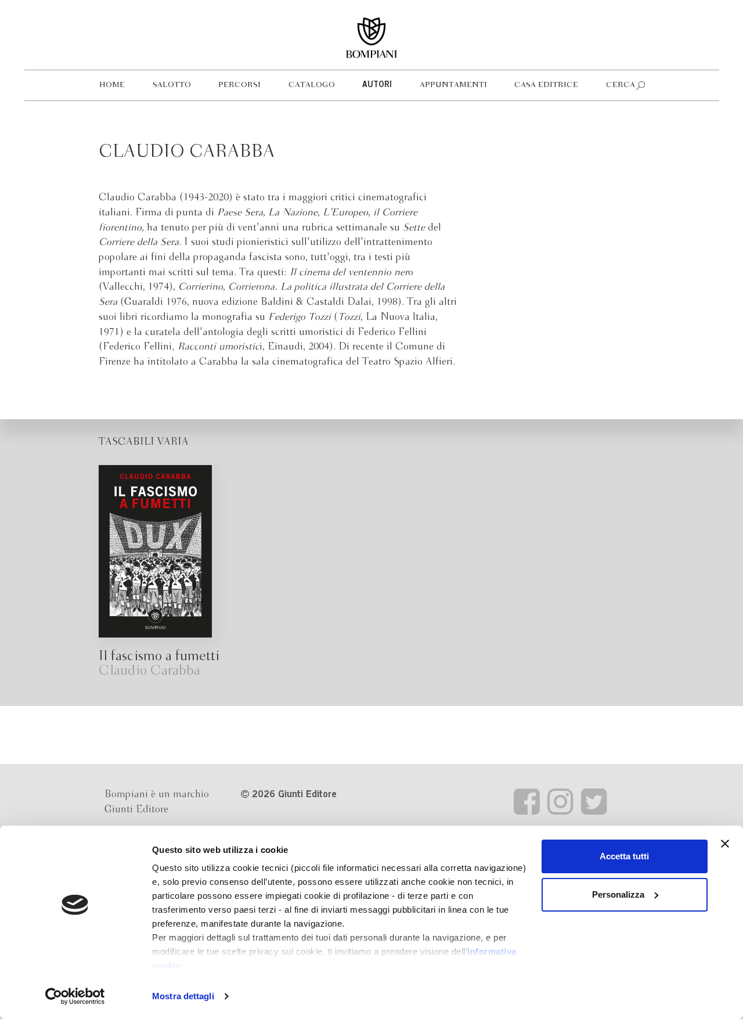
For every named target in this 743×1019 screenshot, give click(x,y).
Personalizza (618, 894)
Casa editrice (546, 85)
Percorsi (239, 85)
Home (112, 85)
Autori (377, 85)
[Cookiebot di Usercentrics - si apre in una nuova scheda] (75, 996)
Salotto (172, 85)
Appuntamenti (453, 85)
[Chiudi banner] (725, 844)
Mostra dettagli (183, 996)
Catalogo (311, 85)
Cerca (620, 85)
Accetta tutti (624, 856)
